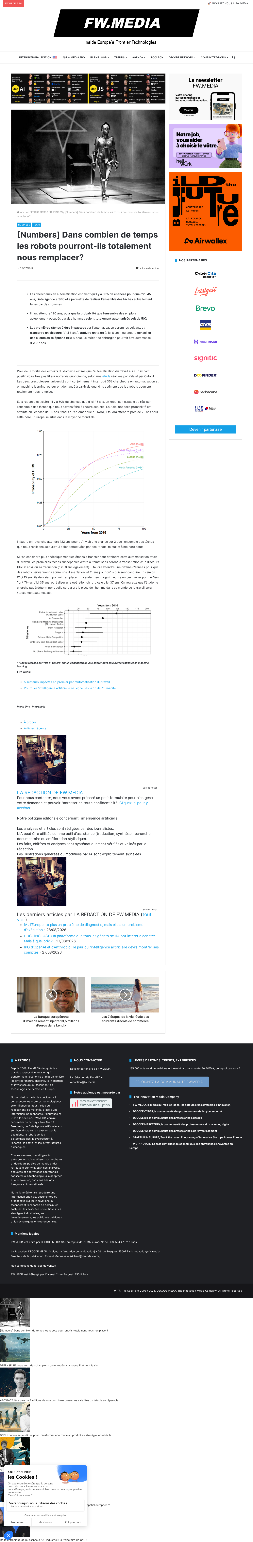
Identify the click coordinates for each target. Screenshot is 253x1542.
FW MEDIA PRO (75, 57)
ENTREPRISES (39, 212)
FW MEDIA (139, 1104)
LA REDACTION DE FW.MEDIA (50, 792)
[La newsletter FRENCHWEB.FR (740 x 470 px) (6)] (205, 118)
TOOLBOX (157, 57)
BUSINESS (56, 212)
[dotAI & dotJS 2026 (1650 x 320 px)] (88, 88)
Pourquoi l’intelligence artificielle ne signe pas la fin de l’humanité (70, 688)
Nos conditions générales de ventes (33, 1265)
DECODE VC (140, 1130)
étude (106, 376)
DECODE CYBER (143, 1111)
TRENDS (119, 57)
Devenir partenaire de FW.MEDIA (90, 1068)
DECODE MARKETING (146, 1124)
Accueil (24, 212)
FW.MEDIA (34, 1068)
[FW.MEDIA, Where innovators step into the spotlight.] (126, 29)
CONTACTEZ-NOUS (213, 57)
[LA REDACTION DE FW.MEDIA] (41, 783)
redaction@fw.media (82, 1082)
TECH (36, 224)
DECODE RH (140, 1117)
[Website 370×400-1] (205, 250)
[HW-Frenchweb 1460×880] (205, 167)
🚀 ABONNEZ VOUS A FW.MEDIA (228, 3)
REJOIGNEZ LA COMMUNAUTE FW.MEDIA (169, 1082)
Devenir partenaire (205, 429)
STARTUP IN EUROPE (146, 1137)
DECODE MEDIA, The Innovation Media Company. (187, 1290)
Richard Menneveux (57, 1256)
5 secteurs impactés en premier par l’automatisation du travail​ (67, 682)
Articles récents (35, 728)
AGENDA (137, 57)
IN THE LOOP (98, 57)
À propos (30, 722)
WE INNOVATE (142, 1143)
